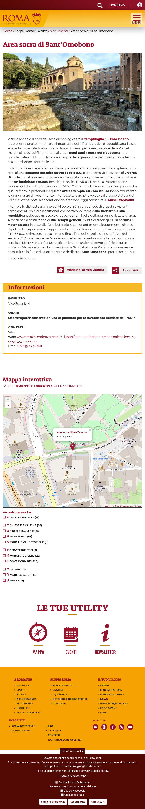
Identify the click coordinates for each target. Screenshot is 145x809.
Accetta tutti (78, 801)
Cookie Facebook (74, 790)
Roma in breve (62, 685)
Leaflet (108, 505)
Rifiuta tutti (98, 801)
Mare (103, 712)
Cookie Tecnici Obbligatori (74, 782)
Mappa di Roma (21, 730)
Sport (21, 689)
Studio (21, 694)
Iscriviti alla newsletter (65, 739)
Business (23, 685)
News (104, 699)
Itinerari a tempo (112, 694)
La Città (58, 689)
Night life (23, 708)
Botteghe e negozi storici (70, 699)
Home (7, 31)
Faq (50, 726)
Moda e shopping (28, 712)
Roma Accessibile (23, 726)
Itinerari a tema (111, 689)
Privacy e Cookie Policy (72, 775)
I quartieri (60, 694)
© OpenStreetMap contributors (127, 505)
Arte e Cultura (26, 699)
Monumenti (59, 31)
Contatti (54, 735)
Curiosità (59, 703)
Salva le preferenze (53, 801)
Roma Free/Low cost (114, 703)
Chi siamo (54, 730)
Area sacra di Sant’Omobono (72, 432)
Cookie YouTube (74, 795)
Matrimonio (25, 703)
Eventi (104, 685)
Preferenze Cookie (72, 751)
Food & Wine (108, 708)
